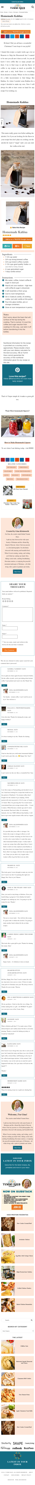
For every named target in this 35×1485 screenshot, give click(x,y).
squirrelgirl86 (13, 783)
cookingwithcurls (15, 746)
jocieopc (11, 1019)
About (31, 1472)
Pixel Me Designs (20, 1479)
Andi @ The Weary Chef (17, 887)
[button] (2, 122)
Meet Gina (17, 572)
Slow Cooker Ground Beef (24, 1223)
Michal (10, 730)
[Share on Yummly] (17, 36)
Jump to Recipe (5, 21)
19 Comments (30, 19)
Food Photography (23, 471)
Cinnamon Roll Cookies (24, 1378)
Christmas (23, 467)
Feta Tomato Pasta (24, 1395)
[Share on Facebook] (8, 36)
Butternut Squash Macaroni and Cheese (24, 1362)
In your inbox (17, 2)
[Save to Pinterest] (3, 36)
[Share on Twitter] (12, 36)
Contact (6, 1475)
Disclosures (15, 1475)
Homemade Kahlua (17, 102)
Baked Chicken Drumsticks (24, 1304)
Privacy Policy (26, 1475)
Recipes (6, 12)
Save (28, 246)
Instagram (26, 475)
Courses (10, 12)
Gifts (6, 475)
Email (4, 634)
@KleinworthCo (14, 379)
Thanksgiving (22, 479)
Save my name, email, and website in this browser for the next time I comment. (15, 643)
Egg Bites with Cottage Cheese (24, 1256)
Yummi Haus (17, 6)
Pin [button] (18, 246)
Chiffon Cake (24, 1346)
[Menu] (2, 7)
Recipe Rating (6, 599)
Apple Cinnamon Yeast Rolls (24, 1411)
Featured (8, 471)
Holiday (15, 475)
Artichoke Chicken (24, 1239)
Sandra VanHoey (14, 669)
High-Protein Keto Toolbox (24, 1272)
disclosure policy (6, 26)
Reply (4, 685)
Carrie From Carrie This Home (20, 934)
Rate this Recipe (18, 227)
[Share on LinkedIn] (22, 36)
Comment (5, 606)
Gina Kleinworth (16, 690)
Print (8, 246)
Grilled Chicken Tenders (24, 1288)
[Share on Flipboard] (27, 36)
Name (4, 625)
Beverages (16, 12)
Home (1, 12)
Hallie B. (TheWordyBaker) (18, 708)
